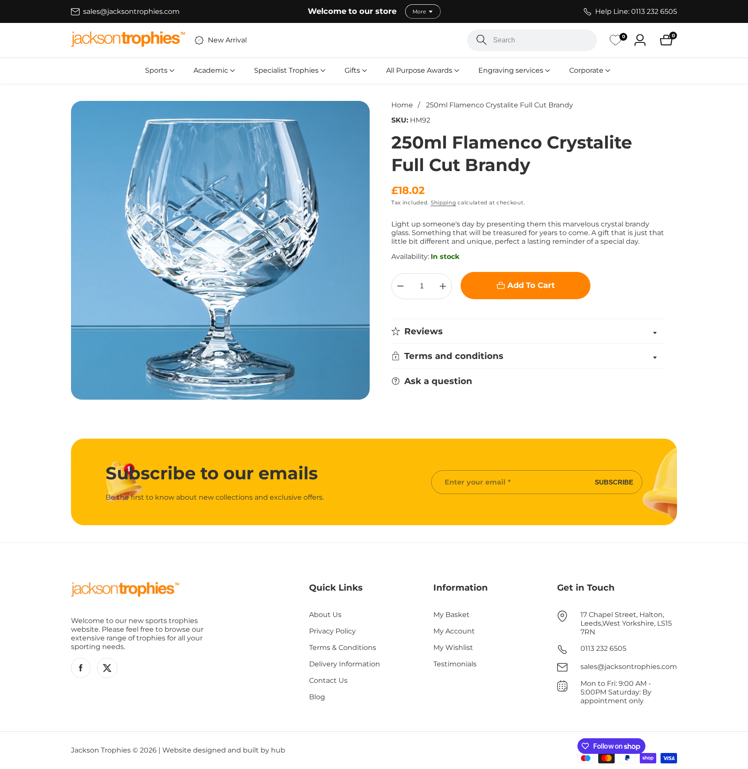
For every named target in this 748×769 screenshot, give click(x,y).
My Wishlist (453, 647)
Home (402, 105)
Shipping (443, 202)
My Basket (451, 615)
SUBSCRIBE (614, 482)
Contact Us (328, 680)
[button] (156, 71)
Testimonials (455, 664)
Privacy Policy (332, 631)
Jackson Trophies (101, 750)
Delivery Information (344, 664)
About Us (325, 615)
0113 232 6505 (603, 648)
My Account (454, 631)
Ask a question (438, 381)
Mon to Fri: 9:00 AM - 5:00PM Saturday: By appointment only (615, 692)
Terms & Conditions (342, 647)
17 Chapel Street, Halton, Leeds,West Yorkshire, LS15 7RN (626, 623)
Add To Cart (531, 285)
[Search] (482, 40)
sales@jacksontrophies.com (628, 666)
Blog (317, 697)
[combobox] (532, 40)
